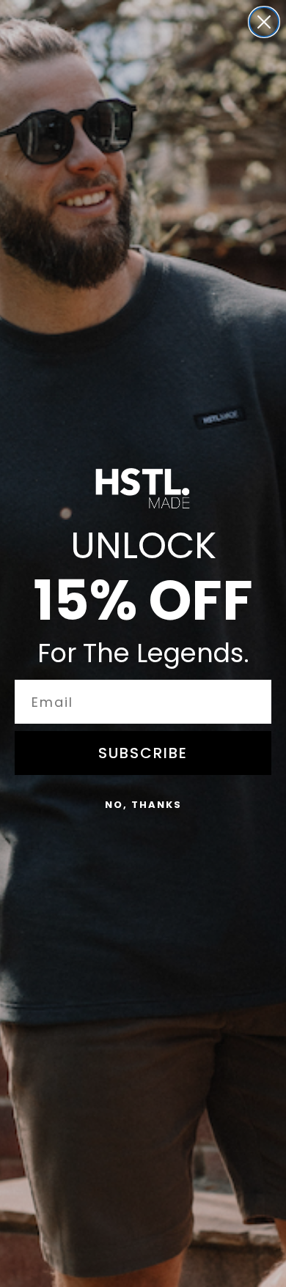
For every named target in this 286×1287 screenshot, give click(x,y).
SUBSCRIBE (143, 753)
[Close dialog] (264, 22)
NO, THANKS (143, 805)
